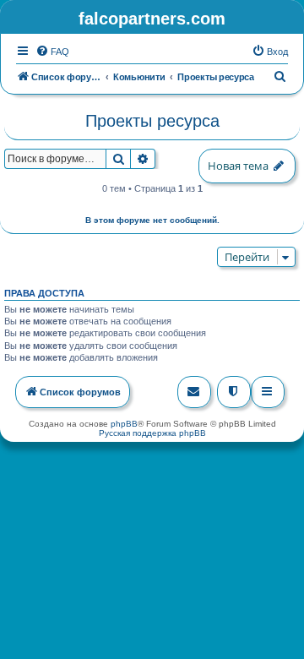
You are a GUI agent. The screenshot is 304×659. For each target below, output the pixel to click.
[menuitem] (52, 51)
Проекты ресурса (152, 121)
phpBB (124, 423)
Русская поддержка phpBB (152, 433)
